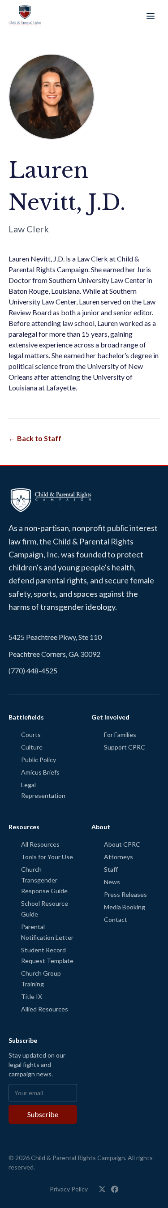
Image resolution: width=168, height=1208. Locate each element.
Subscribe (42, 1114)
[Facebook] (114, 1189)
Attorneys (118, 857)
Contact (115, 919)
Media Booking (124, 907)
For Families (120, 734)
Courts (31, 734)
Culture (32, 747)
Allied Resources (44, 1009)
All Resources (40, 844)
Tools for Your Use (47, 857)
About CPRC (122, 844)
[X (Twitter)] (102, 1189)
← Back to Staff (35, 438)
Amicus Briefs (40, 772)
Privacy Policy (69, 1189)
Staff (111, 869)
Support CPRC (124, 747)
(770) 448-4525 (33, 670)
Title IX (31, 996)
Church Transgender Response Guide (44, 880)
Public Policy (38, 759)
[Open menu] (150, 16)
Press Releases (125, 894)
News (112, 882)
